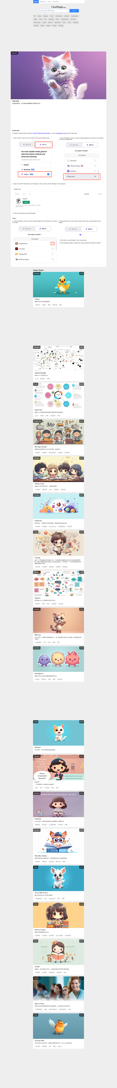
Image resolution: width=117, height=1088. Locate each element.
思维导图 (51, 566)
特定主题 (60, 679)
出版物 (42, 415)
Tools (40, 19)
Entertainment (74, 16)
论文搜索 (44, 935)
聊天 (58, 898)
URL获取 (60, 452)
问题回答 (44, 452)
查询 (48, 378)
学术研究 (37, 489)
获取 (49, 679)
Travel (51, 16)
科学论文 (37, 304)
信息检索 (53, 415)
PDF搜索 (37, 972)
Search (74, 10)
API (50, 1046)
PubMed (37, 679)
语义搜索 (51, 935)
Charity (44, 22)
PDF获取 (37, 452)
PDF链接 (61, 603)
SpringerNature (52, 526)
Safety (69, 22)
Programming (37, 22)
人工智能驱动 (52, 824)
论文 (41, 787)
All (34, 16)
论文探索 (44, 566)
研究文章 (55, 304)
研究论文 (42, 378)
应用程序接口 (61, 526)
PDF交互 (37, 1046)
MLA (49, 642)
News (57, 19)
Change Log (43, 1)
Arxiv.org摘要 (59, 935)
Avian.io (60, 1046)
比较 (57, 787)
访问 (69, 1009)
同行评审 (69, 526)
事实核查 (59, 972)
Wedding (61, 25)
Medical (50, 22)
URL (45, 898)
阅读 (52, 787)
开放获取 (44, 526)
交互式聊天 (52, 972)
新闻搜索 (37, 935)
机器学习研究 (52, 452)
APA (44, 642)
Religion (54, 25)
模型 (54, 679)
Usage (49, 1)
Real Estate (73, 19)
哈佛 (54, 642)
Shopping (45, 16)
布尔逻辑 (54, 603)
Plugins (36, 1)
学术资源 (51, 861)
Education (66, 16)
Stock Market (59, 16)
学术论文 (37, 603)
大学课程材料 (38, 1009)
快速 (65, 972)
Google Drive (52, 898)
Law (45, 19)
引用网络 (58, 566)
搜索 (49, 304)
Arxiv (36, 378)
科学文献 (37, 526)
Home (64, 22)
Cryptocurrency (64, 19)
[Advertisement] (58, 39)
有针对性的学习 (53, 1009)
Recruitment (57, 22)
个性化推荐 (68, 935)
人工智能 (47, 787)
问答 (59, 415)
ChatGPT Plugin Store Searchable (41, 133)
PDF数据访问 (38, 898)
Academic (36, 25)
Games (39, 16)
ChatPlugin (58, 7)
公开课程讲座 (62, 1009)
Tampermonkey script (61, 133)
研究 (58, 642)
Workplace (75, 22)
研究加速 (67, 452)
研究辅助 (65, 566)
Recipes (48, 25)
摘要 (66, 824)
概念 (60, 304)
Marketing (51, 19)
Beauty (42, 25)
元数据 (44, 304)
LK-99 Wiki (55, 1)
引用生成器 (38, 642)
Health (35, 19)
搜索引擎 (44, 489)
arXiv (36, 415)
